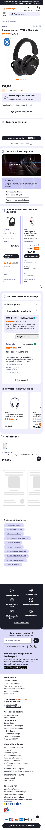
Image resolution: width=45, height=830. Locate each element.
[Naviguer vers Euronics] (21, 804)
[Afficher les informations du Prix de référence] (39, 245)
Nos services (9, 723)
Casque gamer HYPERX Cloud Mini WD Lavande (14, 415)
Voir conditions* (21, 622)
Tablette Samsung (14, 547)
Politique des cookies (12, 760)
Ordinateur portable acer (16, 551)
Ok (36, 640)
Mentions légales (10, 752)
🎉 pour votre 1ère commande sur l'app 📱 (21, 2)
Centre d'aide (9, 694)
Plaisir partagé (9, 718)
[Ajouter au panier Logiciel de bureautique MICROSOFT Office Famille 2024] (39, 458)
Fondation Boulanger (12, 734)
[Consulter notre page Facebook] (27, 647)
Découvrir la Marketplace (14, 797)
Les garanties (9, 750)
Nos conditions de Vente (13, 747)
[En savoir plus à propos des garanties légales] (31, 143)
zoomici (29, 105)
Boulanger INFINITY (11, 739)
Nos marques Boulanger (13, 726)
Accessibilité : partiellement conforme (19, 771)
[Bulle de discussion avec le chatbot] (37, 817)
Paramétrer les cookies (13, 758)
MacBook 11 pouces (14, 525)
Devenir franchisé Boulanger (15, 792)
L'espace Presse (10, 720)
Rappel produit (9, 778)
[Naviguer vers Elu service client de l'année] (21, 810)
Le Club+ (20, 90)
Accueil (4, 21)
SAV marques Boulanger (13, 728)
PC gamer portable (14, 534)
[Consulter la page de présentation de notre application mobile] (9, 667)
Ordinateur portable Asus (16, 556)
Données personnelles (12, 755)
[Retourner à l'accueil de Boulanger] (9, 9)
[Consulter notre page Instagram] (35, 647)
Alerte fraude (9, 781)
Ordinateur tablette (14, 529)
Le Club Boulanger (11, 731)
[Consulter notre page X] (31, 647)
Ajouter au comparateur (23, 112)
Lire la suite (26, 361)
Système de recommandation (16, 763)
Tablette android (13, 543)
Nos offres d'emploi (11, 789)
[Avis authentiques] (28, 318)
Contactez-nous (10, 680)
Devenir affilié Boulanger (13, 794)
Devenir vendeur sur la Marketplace (18, 800)
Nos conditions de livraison (14, 688)
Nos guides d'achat (11, 691)
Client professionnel (12, 736)
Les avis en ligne (10, 766)
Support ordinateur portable (17, 538)
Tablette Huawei (13, 564)
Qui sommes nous (11, 715)
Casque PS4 (14, 21)
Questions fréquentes (12, 683)
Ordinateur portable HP (15, 560)
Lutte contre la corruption (14, 768)
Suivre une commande (13, 686)
